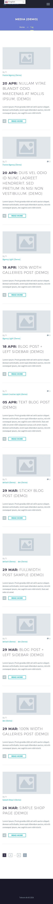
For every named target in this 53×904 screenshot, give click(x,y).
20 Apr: (25, 183)
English (11, 2)
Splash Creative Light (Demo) (15, 394)
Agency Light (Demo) (11, 259)
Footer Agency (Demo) (12, 75)
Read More (17, 121)
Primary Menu (48, 4)
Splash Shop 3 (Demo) (12, 800)
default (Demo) (9, 482)
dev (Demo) (22, 482)
